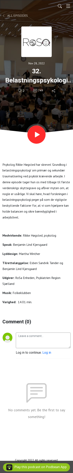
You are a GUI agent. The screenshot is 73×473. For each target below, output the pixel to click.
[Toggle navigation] (68, 6)
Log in (46, 352)
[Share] (54, 90)
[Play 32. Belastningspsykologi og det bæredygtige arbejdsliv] (36, 134)
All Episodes (17, 15)
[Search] (59, 6)
